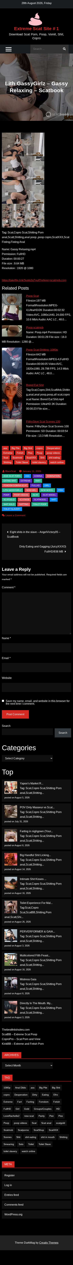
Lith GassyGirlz (12, 490)
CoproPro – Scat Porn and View (21, 1039)
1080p (7, 1087)
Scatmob (17, 457)
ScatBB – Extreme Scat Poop (19, 1034)
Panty (42, 1116)
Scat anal (46, 1123)
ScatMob (24, 499)
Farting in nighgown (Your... (36, 831)
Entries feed (11, 1194)
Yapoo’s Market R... (31, 783)
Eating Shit (10, 481)
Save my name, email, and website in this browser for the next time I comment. (38, 702)
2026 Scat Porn (12, 476)
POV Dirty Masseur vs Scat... (37, 807)
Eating (45, 1094)
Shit (42, 457)
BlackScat (10, 471)
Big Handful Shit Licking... (35, 855)
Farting (30, 1101)
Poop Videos (21, 495)
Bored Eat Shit (35, 385)
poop (6, 495)
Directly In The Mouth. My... (36, 1003)
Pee (51, 1116)
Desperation (53, 448)
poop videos (53, 453)
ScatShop (39, 1130)
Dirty (34, 1094)
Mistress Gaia (28, 979)
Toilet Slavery (12, 509)
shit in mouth (48, 1137)
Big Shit (28, 448)
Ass (27, 476)
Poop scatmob (34, 327)
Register (9, 1175)
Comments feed (13, 1204)
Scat (5, 457)
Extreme (7, 453)
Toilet (31, 1144)
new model (47, 490)
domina (38, 476)
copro (39, 448)
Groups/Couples (42, 1108)
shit (53, 499)
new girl (31, 490)
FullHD (36, 485)
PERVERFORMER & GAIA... (37, 931)
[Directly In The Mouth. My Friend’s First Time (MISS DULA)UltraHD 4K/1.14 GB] (10, 1007)
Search (6, 725)
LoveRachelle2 (12, 1116)
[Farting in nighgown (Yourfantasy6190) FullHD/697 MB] (10, 835)
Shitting (7, 462)
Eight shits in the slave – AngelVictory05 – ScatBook (33, 534)
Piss (30, 453)
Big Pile (16, 448)
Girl (17, 1108)
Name (6, 638)
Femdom (44, 1101)
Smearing (9, 1144)
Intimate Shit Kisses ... (33, 879)
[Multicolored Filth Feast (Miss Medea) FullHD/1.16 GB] (10, 959)
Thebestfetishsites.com (16, 1029)
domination (53, 476)
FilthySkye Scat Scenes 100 (43, 421)
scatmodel (40, 499)
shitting (23, 504)
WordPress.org (13, 1214)
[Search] (64, 49)
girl (46, 485)
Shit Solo (9, 504)
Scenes (8, 1137)
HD (58, 1108)
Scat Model (49, 495)
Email (6, 658)
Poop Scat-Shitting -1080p (42, 349)
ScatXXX (31, 457)
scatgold (9, 499)
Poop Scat (32, 295)
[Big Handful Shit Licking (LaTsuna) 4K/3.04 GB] (10, 859)
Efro (55, 1094)
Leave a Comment (15, 515)
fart (37, 481)
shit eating (54, 457)
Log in (8, 1185)
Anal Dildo (20, 1087)
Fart (19, 1101)
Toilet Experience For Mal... (36, 903)
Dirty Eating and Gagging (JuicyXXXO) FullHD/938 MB (42, 549)
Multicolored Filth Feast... (35, 955)
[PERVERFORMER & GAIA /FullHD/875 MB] (10, 935)
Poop (39, 453)
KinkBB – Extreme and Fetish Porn (23, 1043)
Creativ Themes (48, 1242)
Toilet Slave (22, 462)
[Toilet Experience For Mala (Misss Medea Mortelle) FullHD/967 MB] (10, 907)
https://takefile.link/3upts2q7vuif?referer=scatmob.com (34, 280)
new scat (29, 1116)
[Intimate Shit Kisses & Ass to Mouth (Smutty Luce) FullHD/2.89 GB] (10, 883)
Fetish (20, 453)
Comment (8, 587)
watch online (57, 462)
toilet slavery (39, 462)
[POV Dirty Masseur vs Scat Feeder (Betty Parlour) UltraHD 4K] (10, 811)
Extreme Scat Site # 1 (36, 28)
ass (5, 448)
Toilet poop (39, 504)
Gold (26, 1108)
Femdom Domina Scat (15, 485)
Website (7, 678)
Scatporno (23, 1130)
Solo (21, 1144)
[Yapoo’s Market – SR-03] (10, 787)
